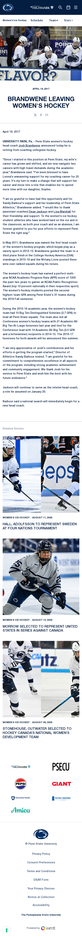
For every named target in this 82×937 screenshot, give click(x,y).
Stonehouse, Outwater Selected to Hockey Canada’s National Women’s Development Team (37, 733)
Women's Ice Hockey (16, 518)
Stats (67, 20)
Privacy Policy (41, 854)
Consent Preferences (41, 862)
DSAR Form (41, 880)
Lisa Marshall (62, 212)
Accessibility (41, 905)
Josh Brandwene (29, 146)
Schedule (37, 20)
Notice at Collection (41, 897)
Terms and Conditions (41, 871)
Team (52, 20)
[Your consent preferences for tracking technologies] (6, 930)
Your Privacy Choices (41, 889)
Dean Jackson (38, 212)
